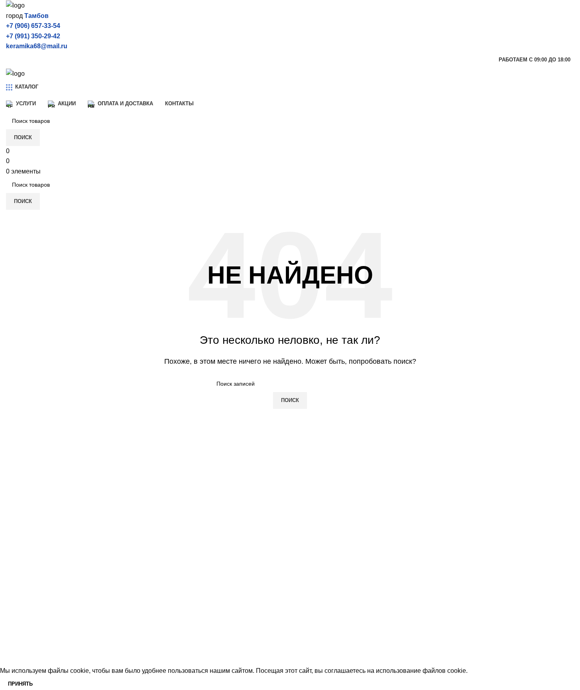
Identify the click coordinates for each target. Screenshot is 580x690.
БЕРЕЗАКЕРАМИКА (181, 576)
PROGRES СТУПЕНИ (183, 620)
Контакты (310, 635)
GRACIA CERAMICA (36, 650)
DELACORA (24, 605)
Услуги (306, 576)
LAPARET (20, 620)
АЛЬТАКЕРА (169, 590)
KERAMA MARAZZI (34, 576)
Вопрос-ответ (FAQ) (325, 620)
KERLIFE (19, 635)
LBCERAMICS (172, 650)
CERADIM (21, 590)
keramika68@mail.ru (36, 46)
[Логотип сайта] (15, 5)
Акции (305, 590)
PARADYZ (166, 635)
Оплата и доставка (324, 605)
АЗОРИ (162, 605)
